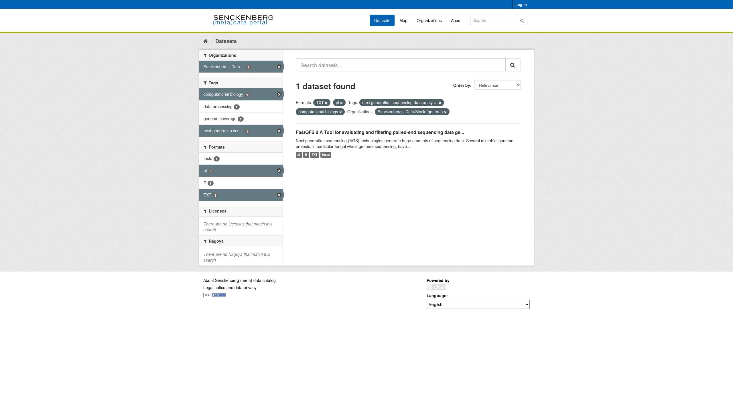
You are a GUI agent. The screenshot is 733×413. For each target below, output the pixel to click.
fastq (326, 155)
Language (436, 295)
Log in (521, 4)
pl (298, 155)
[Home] (205, 40)
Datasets (382, 20)
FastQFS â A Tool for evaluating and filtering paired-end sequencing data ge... (380, 132)
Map (403, 20)
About (456, 20)
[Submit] (522, 19)
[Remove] (326, 102)
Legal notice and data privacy (230, 287)
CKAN (436, 287)
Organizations (429, 20)
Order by (461, 85)
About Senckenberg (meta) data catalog (239, 280)
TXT (314, 155)
